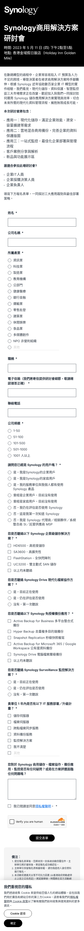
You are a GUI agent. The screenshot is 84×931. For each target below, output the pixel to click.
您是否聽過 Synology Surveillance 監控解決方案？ (41, 672)
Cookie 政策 (20, 901)
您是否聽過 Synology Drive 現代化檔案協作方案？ (40, 582)
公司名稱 (14, 233)
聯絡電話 (14, 403)
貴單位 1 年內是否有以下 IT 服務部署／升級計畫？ (40, 706)
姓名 (11, 213)
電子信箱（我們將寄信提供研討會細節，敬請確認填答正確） (40, 381)
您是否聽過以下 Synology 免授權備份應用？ (39, 613)
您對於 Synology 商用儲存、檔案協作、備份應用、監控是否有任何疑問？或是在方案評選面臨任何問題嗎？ (40, 769)
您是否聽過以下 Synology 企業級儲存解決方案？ (39, 536)
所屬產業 (14, 253)
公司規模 (14, 423)
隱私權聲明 (43, 806)
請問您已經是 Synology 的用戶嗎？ (33, 465)
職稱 (11, 359)
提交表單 (42, 838)
